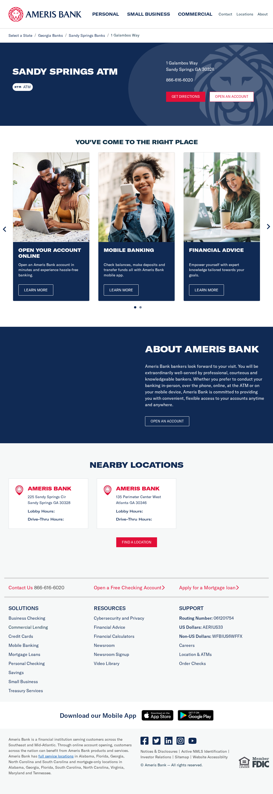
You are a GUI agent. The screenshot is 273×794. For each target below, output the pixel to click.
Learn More (36, 290)
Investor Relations (155, 757)
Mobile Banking (24, 645)
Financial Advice (109, 627)
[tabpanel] (51, 226)
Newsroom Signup (111, 654)
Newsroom (104, 645)
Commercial (195, 14)
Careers (187, 645)
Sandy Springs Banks (87, 35)
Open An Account (231, 96)
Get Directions (186, 96)
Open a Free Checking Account (127, 588)
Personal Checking (27, 663)
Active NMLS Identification (204, 751)
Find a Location (136, 542)
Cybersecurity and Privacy (119, 618)
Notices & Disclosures (159, 751)
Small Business (148, 14)
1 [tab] (134, 306)
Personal (105, 14)
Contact (225, 14)
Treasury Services (26, 690)
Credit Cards (21, 636)
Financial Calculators (114, 636)
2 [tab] (139, 306)
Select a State (20, 35)
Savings (16, 672)
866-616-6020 (49, 588)
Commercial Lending (28, 627)
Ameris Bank (49, 488)
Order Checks (192, 663)
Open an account (167, 421)
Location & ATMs (195, 654)
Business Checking (27, 618)
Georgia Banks (50, 35)
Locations (244, 14)
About (263, 14)
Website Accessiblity (210, 757)
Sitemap (182, 757)
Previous (4, 229)
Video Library (106, 663)
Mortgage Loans (24, 654)
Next (268, 226)
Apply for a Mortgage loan (207, 588)
